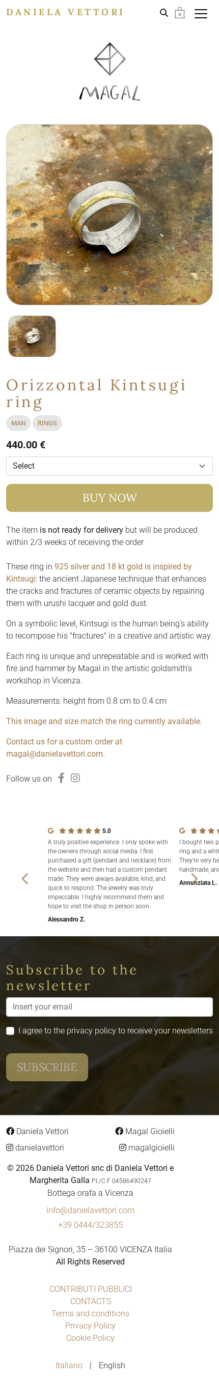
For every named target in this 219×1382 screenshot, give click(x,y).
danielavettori (38, 1148)
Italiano (70, 1365)
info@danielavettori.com (90, 1210)
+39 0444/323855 (90, 1225)
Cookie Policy (90, 1338)
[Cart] (179, 12)
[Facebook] (61, 778)
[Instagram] (75, 778)
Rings (47, 423)
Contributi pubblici (90, 1289)
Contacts (90, 1301)
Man (18, 423)
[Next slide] (193, 878)
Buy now (110, 498)
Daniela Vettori (65, 12)
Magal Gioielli (149, 1131)
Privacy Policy (90, 1326)
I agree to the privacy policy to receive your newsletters (115, 1030)
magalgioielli (150, 1148)
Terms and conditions (90, 1313)
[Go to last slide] (25, 878)
